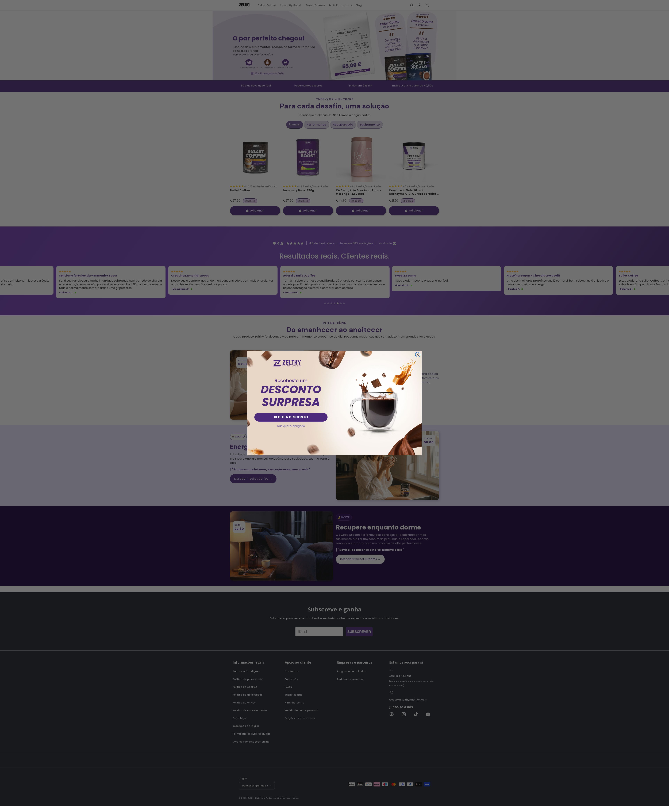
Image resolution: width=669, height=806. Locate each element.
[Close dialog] (417, 354)
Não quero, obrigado (291, 426)
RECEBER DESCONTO (291, 417)
